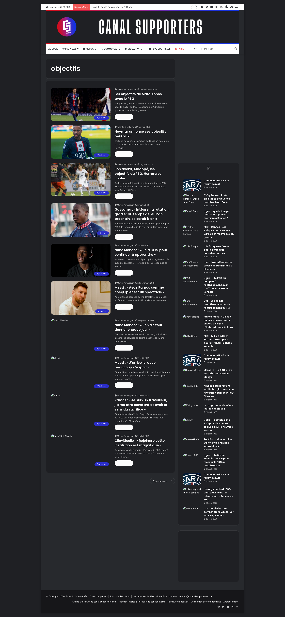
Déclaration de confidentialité (206, 601)
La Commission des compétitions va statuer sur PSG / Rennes (219, 512)
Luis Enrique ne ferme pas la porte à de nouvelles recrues (216, 250)
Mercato (90, 48)
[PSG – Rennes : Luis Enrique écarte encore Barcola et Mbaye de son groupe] (192, 231)
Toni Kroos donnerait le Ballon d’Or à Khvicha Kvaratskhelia (218, 443)
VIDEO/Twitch (135, 48)
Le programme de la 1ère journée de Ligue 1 (218, 407)
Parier (181, 48)
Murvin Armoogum (125, 205)
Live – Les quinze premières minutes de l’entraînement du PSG (217, 304)
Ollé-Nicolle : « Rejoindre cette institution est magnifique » (140, 443)
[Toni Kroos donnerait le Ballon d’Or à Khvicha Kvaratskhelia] (192, 444)
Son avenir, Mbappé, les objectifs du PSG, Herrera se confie (138, 174)
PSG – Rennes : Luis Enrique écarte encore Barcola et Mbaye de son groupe (219, 232)
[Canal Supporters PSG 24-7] (142, 27)
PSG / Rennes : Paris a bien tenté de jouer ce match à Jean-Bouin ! (217, 199)
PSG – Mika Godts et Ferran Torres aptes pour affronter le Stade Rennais (218, 341)
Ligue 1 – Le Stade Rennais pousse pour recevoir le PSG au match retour (216, 460)
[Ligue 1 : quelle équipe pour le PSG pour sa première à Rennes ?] (192, 215)
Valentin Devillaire (125, 127)
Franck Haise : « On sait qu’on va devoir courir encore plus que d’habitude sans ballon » (218, 322)
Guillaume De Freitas (126, 89)
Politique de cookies (178, 601)
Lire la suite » (124, 116)
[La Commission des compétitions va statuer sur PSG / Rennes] (192, 513)
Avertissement (230, 601)
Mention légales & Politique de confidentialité (142, 601)
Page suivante (160, 481)
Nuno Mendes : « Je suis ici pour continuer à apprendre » (141, 252)
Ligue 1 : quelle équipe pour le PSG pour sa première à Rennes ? (125, 7)
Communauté (111, 48)
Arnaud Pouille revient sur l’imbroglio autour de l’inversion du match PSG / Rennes (219, 391)
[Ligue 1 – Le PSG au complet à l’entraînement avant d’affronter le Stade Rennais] (192, 282)
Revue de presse (161, 48)
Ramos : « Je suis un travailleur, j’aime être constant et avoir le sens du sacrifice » (141, 405)
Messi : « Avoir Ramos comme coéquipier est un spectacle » (139, 289)
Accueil (53, 48)
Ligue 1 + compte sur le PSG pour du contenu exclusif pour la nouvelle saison (218, 425)
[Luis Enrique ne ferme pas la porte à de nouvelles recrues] (192, 251)
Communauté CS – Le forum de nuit (217, 182)
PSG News (70, 48)
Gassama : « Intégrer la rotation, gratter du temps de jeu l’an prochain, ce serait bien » (142, 214)
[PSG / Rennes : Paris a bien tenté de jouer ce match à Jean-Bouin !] (192, 200)
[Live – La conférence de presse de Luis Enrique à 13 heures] (192, 267)
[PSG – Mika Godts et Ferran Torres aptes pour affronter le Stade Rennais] (192, 340)
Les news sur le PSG (143, 596)
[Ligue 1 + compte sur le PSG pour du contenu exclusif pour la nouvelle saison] (192, 424)
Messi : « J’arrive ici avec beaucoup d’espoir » (135, 365)
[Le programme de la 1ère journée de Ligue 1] (192, 410)
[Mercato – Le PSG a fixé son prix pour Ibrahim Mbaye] (192, 374)
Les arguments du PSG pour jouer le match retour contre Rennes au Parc (218, 494)
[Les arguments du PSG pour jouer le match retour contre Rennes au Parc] (192, 493)
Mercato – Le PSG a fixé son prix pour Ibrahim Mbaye (218, 373)
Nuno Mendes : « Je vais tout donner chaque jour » (138, 327)
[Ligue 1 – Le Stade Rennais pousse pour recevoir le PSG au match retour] (192, 459)
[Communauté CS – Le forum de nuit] (192, 185)
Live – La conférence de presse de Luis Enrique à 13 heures (218, 266)
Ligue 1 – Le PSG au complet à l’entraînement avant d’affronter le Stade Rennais (217, 285)
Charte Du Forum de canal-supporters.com (94, 601)
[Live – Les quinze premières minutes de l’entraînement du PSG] (192, 305)
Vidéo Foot (161, 596)
